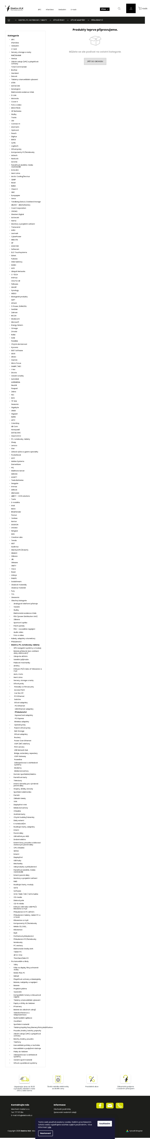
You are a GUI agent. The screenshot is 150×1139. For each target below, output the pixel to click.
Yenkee (14, 518)
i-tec (13, 369)
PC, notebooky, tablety (20, 439)
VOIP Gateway (20, 756)
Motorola (15, 98)
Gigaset (14, 414)
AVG (13, 268)
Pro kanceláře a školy (20, 961)
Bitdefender (16, 512)
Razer (13, 572)
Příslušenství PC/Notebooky (25, 939)
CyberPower (16, 236)
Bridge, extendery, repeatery (26, 753)
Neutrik (14, 385)
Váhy (16, 964)
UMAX (13, 410)
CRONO (14, 211)
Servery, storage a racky (21, 52)
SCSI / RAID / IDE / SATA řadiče (26, 894)
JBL (12, 559)
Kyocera (14, 347)
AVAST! (14, 477)
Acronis (14, 162)
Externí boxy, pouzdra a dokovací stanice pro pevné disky (27, 843)
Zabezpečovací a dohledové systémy (26, 764)
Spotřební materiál (21, 1024)
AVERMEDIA (15, 382)
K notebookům (20, 823)
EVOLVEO (15, 170)
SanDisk (14, 309)
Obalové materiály (19, 585)
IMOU (13, 509)
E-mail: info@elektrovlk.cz (21, 1115)
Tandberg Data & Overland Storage (26, 202)
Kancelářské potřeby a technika (27, 1045)
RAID (15, 881)
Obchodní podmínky (62, 1109)
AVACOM (15, 246)
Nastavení (45, 1133)
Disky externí (19, 820)
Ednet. (13, 255)
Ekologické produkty (19, 296)
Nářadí (16, 976)
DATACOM (15, 86)
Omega (14, 328)
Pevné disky (18, 833)
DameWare (16, 464)
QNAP (13, 179)
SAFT (13, 300)
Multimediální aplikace (23, 1018)
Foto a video (16, 105)
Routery (17, 737)
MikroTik (14, 240)
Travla (13, 117)
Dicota (14, 372)
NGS (13, 534)
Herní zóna (15, 173)
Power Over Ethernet (22, 740)
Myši (15, 933)
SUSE (13, 338)
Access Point (19, 690)
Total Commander (19, 67)
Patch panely (19, 626)
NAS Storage (19, 731)
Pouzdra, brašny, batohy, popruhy (27, 1030)
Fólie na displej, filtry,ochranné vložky (26, 968)
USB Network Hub (21, 750)
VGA (15, 801)
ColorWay (15, 423)
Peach (13, 133)
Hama (13, 221)
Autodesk (15, 379)
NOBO (13, 265)
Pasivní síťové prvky (22, 728)
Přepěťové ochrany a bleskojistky (27, 979)
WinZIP (14, 287)
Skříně (16, 851)
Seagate (14, 483)
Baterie (16, 985)
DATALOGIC (16, 433)
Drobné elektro (20, 839)
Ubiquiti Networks (18, 271)
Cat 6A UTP (18, 693)
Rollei (13, 335)
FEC (12, 395)
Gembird (14, 73)
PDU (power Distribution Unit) (26, 616)
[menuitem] (40, 9)
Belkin (13, 186)
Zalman (14, 312)
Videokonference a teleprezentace (21, 1014)
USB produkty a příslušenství (25, 867)
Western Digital (17, 214)
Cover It (14, 102)
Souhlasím (104, 1123)
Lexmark (14, 233)
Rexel (13, 183)
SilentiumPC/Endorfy (19, 550)
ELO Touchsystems (19, 252)
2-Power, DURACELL (19, 306)
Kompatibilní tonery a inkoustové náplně (27, 996)
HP (12, 243)
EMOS (13, 139)
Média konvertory (21, 771)
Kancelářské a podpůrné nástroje (27, 1048)
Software (17, 891)
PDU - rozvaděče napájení (24, 629)
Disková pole (19, 900)
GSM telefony (16, 262)
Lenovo (14, 445)
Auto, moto (18, 674)
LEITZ (13, 420)
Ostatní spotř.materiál (23, 1060)
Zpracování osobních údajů (65, 1112)
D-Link (13, 95)
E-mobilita (15, 502)
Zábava (14, 556)
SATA (16, 888)
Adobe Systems (17, 461)
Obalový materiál (18, 588)
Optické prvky (20, 725)
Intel (13, 505)
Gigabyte (15, 407)
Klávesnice (18, 930)
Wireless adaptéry (21, 721)
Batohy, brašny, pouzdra (23, 1039)
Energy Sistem (17, 325)
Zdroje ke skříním (21, 656)
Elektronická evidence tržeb (22, 92)
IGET (13, 543)
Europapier (15, 195)
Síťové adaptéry (21, 702)
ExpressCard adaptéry (24, 715)
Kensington (16, 89)
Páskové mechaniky (22, 663)
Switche (17, 699)
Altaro (13, 357)
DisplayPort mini (20, 804)
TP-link (14, 401)
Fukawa (14, 259)
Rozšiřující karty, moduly (23, 884)
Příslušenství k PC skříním (24, 912)
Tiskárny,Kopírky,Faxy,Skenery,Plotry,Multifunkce (28, 1027)
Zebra (13, 391)
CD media (18, 897)
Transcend (15, 227)
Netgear (14, 531)
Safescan (15, 249)
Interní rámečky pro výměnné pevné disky (26, 785)
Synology (15, 290)
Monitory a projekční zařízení (23, 224)
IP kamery (18, 1006)
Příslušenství (16, 641)
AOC (13, 458)
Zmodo (14, 331)
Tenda (14, 540)
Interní (16, 830)
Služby (13, 114)
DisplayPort (18, 857)
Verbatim (15, 46)
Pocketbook (16, 455)
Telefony (17, 1042)
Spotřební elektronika (22, 792)
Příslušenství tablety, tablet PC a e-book (27, 916)
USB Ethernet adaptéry (24, 709)
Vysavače (18, 992)
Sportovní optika (20, 622)
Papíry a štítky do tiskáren (24, 1003)
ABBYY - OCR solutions (20, 496)
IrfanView (15, 43)
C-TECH (14, 274)
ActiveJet (15, 217)
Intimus (14, 277)
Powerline (18, 759)
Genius (14, 58)
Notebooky (18, 942)
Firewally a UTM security (24, 687)
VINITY (13, 566)
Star (13, 448)
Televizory (18, 780)
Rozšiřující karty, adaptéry (24, 827)
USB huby (17, 860)
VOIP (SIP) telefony (22, 744)
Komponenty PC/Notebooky (23, 152)
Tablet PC (18, 952)
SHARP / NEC (16, 366)
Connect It (15, 124)
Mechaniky (18, 863)
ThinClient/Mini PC (21, 958)
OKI (12, 121)
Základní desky (20, 798)
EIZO (13, 398)
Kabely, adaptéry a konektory (23, 638)
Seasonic (15, 404)
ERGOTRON (15, 108)
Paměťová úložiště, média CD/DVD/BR (22, 166)
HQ (12, 467)
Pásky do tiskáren (21, 1051)
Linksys (14, 575)
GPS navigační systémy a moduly (27, 648)
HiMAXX (14, 553)
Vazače (17, 607)
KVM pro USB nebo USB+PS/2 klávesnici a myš (25, 908)
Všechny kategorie (19, 600)
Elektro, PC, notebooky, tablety (25, 645)
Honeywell (15, 429)
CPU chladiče (19, 848)
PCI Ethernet (19, 696)
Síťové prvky (16, 149)
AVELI (13, 230)
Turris (13, 499)
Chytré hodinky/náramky (24, 817)
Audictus (14, 547)
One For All (15, 281)
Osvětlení (18, 1021)
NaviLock (14, 158)
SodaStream (16, 581)
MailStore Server (18, 471)
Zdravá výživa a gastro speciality (24, 452)
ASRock (14, 490)
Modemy (18, 768)
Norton (14, 521)
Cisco (13, 569)
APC (13, 39)
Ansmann (15, 127)
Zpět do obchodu (95, 61)
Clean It (14, 189)
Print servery (19, 747)
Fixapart (14, 388)
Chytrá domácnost (19, 344)
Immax (14, 486)
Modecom (15, 319)
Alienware (15, 493)
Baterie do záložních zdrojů (25, 1009)
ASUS (13, 353)
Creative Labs (17, 537)
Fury (13, 591)
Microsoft (15, 322)
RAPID (13, 417)
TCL (12, 594)
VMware (14, 562)
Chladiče (17, 811)
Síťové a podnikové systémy (25, 1063)
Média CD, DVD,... (20, 926)
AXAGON (14, 524)
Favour (14, 515)
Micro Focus (16, 363)
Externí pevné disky (21, 875)
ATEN (13, 82)
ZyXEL (13, 143)
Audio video (18, 632)
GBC (13, 192)
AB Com (14, 426)
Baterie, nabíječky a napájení (25, 982)
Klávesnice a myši (21, 920)
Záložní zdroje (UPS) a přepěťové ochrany (24, 62)
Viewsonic (15, 597)
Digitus (14, 136)
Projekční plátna (20, 988)
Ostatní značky (17, 376)
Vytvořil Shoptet (136, 1131)
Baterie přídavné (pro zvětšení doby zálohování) (26, 652)
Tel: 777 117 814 (17, 1112)
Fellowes (14, 284)
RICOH (13, 316)
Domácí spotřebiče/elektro (25, 774)
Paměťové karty (20, 777)
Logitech (14, 146)
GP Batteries (16, 111)
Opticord (15, 130)
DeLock (14, 76)
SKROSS (14, 474)
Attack (14, 303)
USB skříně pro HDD (21, 836)
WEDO (13, 293)
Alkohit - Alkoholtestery (20, 205)
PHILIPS (14, 578)
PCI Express (19, 718)
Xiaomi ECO (16, 436)
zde (49, 1127)
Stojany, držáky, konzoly (23, 789)
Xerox (13, 198)
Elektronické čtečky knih (23, 949)
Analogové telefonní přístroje (26, 603)
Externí (16, 854)
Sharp (13, 442)
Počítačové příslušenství (24, 936)
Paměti (17, 795)
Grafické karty (19, 814)
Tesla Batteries (17, 480)
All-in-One (18, 955)
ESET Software (17, 350)
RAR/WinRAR (16, 55)
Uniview (14, 528)
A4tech (14, 155)
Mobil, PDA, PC (19, 973)
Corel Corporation (18, 208)
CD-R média (19, 903)
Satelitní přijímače (21, 659)
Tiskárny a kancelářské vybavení (24, 79)
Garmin (14, 360)
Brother (14, 70)
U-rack (14, 49)
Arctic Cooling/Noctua (20, 176)
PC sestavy (18, 945)
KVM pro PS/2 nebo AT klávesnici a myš (28, 670)
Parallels (14, 341)
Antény (17, 666)
